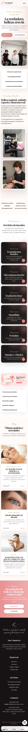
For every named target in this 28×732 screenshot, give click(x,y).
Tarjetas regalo (14, 667)
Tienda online (14, 670)
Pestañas (14, 690)
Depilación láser (14, 687)
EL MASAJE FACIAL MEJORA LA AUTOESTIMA (14, 471)
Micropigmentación (14, 685)
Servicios (14, 664)
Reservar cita (7, 35)
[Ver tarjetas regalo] (14, 379)
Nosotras (14, 662)
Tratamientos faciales (14, 682)
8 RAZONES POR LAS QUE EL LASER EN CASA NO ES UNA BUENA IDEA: (14, 559)
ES (4, 730)
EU (2, 730)
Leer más (22, 486)
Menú (24, 3)
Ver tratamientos (20, 35)
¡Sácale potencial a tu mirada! (14, 516)
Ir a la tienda (14, 611)
